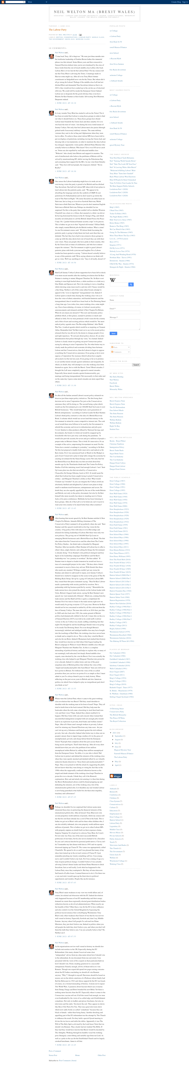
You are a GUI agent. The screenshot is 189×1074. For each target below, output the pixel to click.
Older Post (102, 1055)
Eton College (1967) (117, 481)
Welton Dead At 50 (115, 41)
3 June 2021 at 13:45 (65, 508)
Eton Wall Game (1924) (118, 493)
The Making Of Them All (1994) (122, 641)
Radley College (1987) (118, 622)
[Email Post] (80, 35)
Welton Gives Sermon (116, 64)
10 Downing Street (117, 708)
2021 (115, 732)
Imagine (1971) (115, 245)
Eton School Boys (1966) (119, 534)
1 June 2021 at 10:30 (65, 171)
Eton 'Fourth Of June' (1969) (120, 569)
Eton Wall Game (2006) (118, 506)
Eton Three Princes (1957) (119, 553)
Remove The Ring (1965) (119, 226)
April (117, 765)
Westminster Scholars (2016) (120, 638)
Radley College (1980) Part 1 (121, 606)
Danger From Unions (117, 469)
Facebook (113, 383)
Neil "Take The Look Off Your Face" (123, 164)
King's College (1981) (118, 681)
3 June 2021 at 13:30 (65, 385)
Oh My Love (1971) (117, 248)
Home (77, 1055)
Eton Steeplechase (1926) (119, 512)
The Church (114, 848)
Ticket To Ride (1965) (118, 213)
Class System (115, 801)
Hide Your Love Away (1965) (121, 219)
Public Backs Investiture (117, 69)
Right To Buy (115, 426)
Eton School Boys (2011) (119, 547)
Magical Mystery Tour (116, 145)
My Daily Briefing (116, 376)
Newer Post (53, 1055)
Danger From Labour (117, 466)
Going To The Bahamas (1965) (121, 232)
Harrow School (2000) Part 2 (120, 578)
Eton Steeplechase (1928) (119, 515)
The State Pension (116, 413)
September (119, 736)
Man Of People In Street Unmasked (123, 180)
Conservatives (70, 37)
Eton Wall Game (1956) (118, 499)
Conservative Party (117, 711)
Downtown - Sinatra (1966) (120, 260)
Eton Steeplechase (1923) (119, 509)
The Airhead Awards (115, 80)
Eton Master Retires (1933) (120, 550)
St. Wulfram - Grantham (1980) (121, 693)
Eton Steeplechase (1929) (119, 518)
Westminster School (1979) (120, 631)
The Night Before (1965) (119, 216)
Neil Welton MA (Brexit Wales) (94, 11)
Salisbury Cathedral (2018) (120, 665)
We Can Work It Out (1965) (120, 229)
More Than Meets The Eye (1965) (122, 235)
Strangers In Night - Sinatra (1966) (122, 267)
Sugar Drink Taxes (116, 453)
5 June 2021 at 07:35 (65, 797)
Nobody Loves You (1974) (120, 251)
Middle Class (98, 37)
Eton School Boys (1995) (119, 543)
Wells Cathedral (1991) (118, 668)
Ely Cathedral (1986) (117, 656)
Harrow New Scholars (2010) (120, 603)
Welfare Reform (115, 420)
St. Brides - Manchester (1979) (121, 690)
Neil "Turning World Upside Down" (123, 161)
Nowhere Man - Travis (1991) (121, 257)
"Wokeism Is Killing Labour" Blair (122, 170)
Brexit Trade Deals (117, 450)
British (59, 37)
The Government (56, 39)
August (118, 739)
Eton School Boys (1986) (119, 537)
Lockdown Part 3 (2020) (119, 195)
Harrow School (113, 53)
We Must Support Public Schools (122, 186)
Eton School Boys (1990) (119, 540)
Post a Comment (55, 1051)
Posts (115, 347)
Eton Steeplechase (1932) (119, 521)
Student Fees (114, 429)
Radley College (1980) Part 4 (121, 616)
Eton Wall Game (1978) (118, 503)
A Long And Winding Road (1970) (123, 254)
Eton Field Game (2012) (119, 531)
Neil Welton (59, 52)
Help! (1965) (114, 207)
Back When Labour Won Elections (123, 176)
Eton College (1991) (117, 487)
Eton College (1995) (117, 490)
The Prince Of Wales (117, 718)
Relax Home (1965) (117, 223)
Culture (112, 807)
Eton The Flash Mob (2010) (120, 559)
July (116, 743)
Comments (117, 352)
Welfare (112, 857)
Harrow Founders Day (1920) (120, 591)
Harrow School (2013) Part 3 (120, 587)
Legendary (114, 826)
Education (113, 810)
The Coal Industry (116, 456)
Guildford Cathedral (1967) (120, 659)
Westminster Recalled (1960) (120, 635)
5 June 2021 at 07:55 (65, 936)
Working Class (83, 39)
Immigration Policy (117, 447)
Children (113, 798)
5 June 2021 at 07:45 (65, 882)
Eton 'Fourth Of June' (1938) (120, 565)
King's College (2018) (118, 684)
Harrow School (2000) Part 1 (120, 575)
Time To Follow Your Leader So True (123, 183)
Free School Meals (117, 410)
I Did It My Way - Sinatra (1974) (122, 264)
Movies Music (115, 832)
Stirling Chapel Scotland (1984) (122, 697)
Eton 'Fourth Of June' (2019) (120, 572)
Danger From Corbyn (117, 463)
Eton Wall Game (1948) (118, 496)
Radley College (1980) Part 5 (121, 619)
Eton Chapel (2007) (117, 671)
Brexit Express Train (117, 401)
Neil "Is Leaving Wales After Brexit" (123, 167)
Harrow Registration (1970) (120, 600)
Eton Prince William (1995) (120, 556)
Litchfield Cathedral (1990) (120, 662)
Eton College (113, 30)
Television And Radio (118, 845)
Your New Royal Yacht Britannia (122, 158)
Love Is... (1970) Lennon (119, 238)
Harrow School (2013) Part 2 (120, 584)
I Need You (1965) (116, 210)
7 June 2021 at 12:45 (65, 1045)
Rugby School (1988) (118, 628)
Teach (112, 842)
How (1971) (114, 242)
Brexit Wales (114, 386)
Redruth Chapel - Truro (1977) (121, 687)
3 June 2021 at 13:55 (65, 688)
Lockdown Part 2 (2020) (119, 192)
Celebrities (114, 795)
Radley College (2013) (118, 625)
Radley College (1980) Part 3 (121, 613)
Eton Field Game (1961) (119, 528)
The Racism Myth (114, 58)
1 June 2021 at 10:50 (65, 262)
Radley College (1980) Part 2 (121, 610)
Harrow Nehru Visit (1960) (120, 597)
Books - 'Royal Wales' (118, 441)
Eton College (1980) (117, 484)
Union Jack (70, 39)
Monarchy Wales (116, 389)
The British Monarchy (118, 715)
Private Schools (115, 835)
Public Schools (115, 839)
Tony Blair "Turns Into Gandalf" (122, 173)
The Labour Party (114, 36)
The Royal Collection (118, 721)
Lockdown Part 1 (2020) (119, 189)
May (117, 761)
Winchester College (115, 75)
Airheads (113, 788)
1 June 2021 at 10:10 (65, 103)
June (117, 746)
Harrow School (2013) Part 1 (120, 581)
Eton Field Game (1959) (119, 525)
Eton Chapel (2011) (117, 675)
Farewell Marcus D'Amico (117, 47)
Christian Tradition (117, 444)
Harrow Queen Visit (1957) (120, 594)
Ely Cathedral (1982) (117, 653)
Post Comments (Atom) (67, 1060)
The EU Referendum (117, 407)
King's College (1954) (118, 678)
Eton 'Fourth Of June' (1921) (120, 562)
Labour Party (85, 37)
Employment (114, 813)
